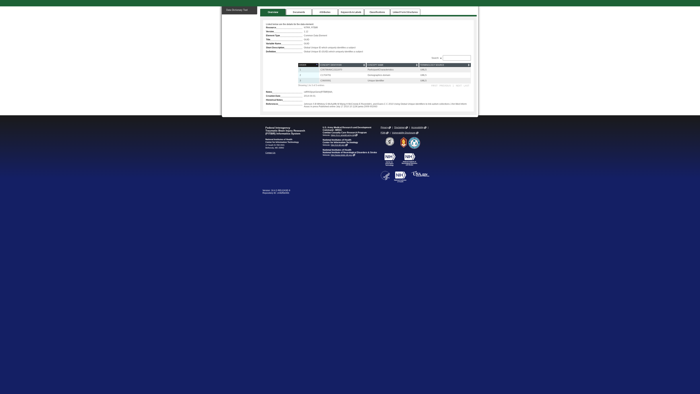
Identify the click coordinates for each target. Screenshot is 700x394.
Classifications (377, 12)
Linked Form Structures (405, 12)
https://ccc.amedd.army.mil (343, 135)
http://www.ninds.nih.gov (341, 155)
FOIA (383, 133)
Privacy (384, 127)
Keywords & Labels (351, 12)
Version (270, 31)
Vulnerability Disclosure (403, 133)
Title (268, 39)
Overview (273, 12)
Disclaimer (399, 127)
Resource (271, 27)
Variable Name (273, 43)
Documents (299, 12)
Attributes (325, 12)
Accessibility (417, 127)
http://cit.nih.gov (338, 145)
